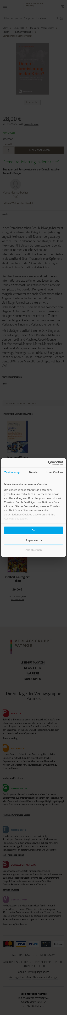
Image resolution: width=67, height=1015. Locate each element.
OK (34, 530)
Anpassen (32, 540)
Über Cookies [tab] (55, 472)
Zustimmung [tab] (12, 472)
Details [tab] (33, 472)
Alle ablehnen (33, 549)
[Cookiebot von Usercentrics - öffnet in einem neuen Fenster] (48, 463)
